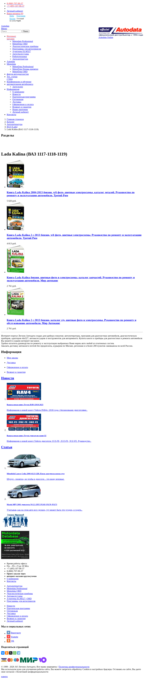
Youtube (14, 637)
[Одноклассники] (6, 653)
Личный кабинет (15, 11)
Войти (12, 16)
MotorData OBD (20, 44)
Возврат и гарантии (21, 107)
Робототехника (19, 56)
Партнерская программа (24, 97)
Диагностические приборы (25, 46)
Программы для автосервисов (26, 49)
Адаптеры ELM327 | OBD (19, 598)
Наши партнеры (20, 109)
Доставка (16, 102)
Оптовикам (17, 99)
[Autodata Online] (120, 31)
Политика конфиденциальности (74, 667)
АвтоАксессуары (20, 54)
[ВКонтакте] (2, 653)
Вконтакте (16, 633)
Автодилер (17, 87)
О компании (18, 92)
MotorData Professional (22, 66)
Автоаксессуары (14, 596)
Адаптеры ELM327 (21, 51)
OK (12, 641)
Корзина (12, 19)
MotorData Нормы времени (25, 69)
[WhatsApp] (14, 653)
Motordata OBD (14, 591)
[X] (10, 653)
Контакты (11, 581)
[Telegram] (18, 653)
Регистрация (21, 16)
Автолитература (20, 59)
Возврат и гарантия (16, 618)
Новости (16, 94)
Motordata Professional (22, 41)
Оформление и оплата (23, 104)
